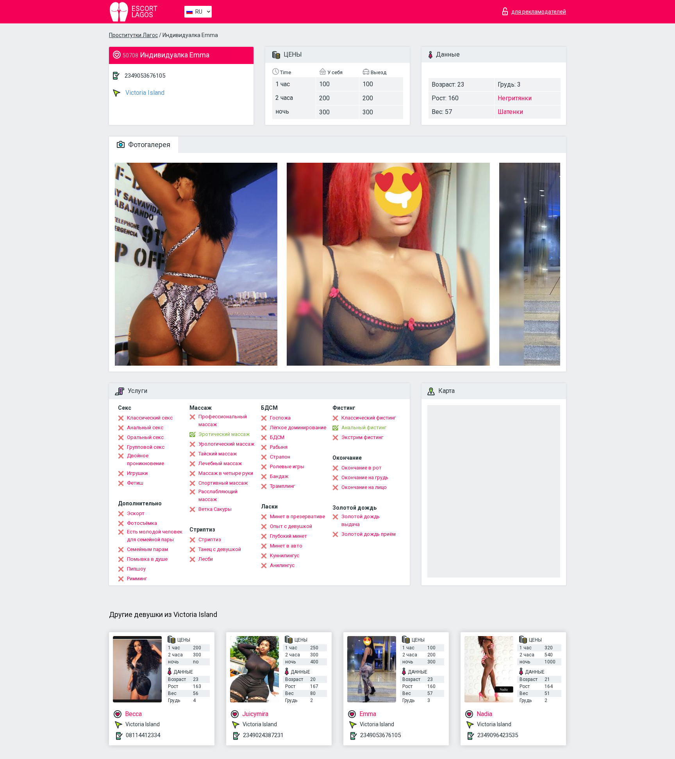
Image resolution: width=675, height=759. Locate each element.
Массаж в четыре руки (225, 473)
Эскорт (136, 513)
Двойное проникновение (145, 459)
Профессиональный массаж (222, 420)
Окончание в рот (361, 468)
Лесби (205, 559)
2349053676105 (145, 75)
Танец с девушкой (219, 549)
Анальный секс (145, 427)
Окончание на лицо (364, 487)
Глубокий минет (288, 536)
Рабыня (279, 447)
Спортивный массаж (223, 483)
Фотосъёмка (142, 523)
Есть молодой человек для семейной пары (154, 535)
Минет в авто (286, 546)
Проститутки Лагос (133, 35)
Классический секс (150, 418)
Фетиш (135, 483)
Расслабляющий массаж (218, 495)
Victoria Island (144, 92)
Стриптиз (209, 539)
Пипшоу (136, 569)
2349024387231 (263, 735)
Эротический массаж (224, 434)
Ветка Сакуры (215, 509)
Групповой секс (145, 447)
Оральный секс (145, 437)
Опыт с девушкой (291, 526)
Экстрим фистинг (362, 437)
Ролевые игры (287, 466)
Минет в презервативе (297, 516)
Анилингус (282, 565)
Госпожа (280, 418)
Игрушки (137, 473)
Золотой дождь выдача (360, 520)
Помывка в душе (147, 559)
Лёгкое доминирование (298, 427)
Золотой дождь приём (368, 534)
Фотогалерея (148, 144)
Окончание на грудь (364, 477)
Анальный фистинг (363, 427)
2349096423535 (497, 735)
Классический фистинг (368, 418)
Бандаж (279, 476)
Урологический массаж (226, 444)
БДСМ (277, 437)
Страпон (280, 457)
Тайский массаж (217, 454)
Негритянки (515, 98)
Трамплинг (282, 486)
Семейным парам (147, 549)
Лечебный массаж (220, 463)
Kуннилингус (284, 555)
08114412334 (143, 735)
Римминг (137, 578)
